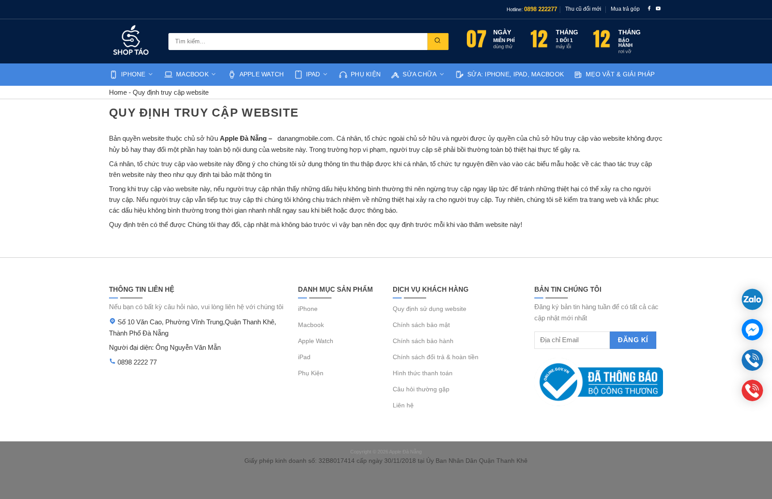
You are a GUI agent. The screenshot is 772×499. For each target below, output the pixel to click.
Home (118, 92)
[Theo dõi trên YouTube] (658, 9)
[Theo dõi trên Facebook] (649, 9)
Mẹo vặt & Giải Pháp (620, 74)
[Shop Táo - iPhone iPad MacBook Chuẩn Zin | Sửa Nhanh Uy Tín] (132, 41)
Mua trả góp (625, 9)
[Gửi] (437, 41)
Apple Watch (261, 74)
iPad (313, 74)
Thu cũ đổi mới (583, 9)
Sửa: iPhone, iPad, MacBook (515, 74)
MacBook (192, 74)
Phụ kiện (366, 74)
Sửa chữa (419, 74)
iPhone (133, 74)
